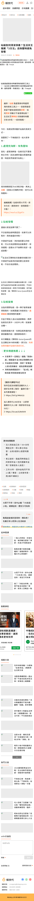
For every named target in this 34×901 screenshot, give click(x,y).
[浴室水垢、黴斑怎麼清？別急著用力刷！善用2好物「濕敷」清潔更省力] (7, 737)
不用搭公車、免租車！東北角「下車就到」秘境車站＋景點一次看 (23, 781)
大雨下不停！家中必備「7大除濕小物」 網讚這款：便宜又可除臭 (23, 575)
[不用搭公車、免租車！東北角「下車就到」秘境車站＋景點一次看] (7, 781)
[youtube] (30, 879)
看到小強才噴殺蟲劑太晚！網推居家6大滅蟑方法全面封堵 (23, 748)
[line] (26, 879)
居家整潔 (23, 486)
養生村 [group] (4, 15)
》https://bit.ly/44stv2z (14, 395)
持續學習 (16, 8)
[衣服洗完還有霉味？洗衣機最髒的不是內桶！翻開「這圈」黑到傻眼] (7, 702)
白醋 (14, 490)
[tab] (13, 654)
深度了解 (24, 648)
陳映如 (5, 493)
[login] (27, 3)
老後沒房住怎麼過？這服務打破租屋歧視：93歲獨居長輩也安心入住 (23, 815)
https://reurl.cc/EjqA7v (14, 212)
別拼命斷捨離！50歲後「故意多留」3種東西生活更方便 (23, 667)
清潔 (20, 493)
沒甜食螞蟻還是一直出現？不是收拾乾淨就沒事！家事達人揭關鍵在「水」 (23, 678)
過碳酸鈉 (6, 490)
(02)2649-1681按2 (15, 887)
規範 (2, 857)
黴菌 (28, 490)
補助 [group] (29, 15)
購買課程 (21, 3)
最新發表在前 (26, 865)
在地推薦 (25, 8)
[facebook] (23, 879)
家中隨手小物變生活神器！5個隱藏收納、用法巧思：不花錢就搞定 (23, 713)
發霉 (21, 490)
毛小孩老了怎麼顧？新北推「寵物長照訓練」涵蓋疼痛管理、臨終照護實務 (23, 804)
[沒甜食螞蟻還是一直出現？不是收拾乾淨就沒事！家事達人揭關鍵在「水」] (7, 679)
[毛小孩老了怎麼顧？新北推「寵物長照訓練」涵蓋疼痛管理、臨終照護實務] (7, 805)
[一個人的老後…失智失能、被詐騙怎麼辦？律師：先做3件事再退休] (7, 540)
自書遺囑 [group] (21, 15)
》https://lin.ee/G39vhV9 (15, 411)
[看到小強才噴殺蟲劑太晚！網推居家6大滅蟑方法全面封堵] (7, 748)
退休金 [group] (12, 15)
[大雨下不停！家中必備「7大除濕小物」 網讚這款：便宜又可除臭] (7, 575)
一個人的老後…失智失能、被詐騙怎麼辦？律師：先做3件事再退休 (23, 540)
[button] (31, 3)
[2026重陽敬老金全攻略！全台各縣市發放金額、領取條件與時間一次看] (7, 770)
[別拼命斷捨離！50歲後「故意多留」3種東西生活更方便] (7, 668)
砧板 (4, 486)
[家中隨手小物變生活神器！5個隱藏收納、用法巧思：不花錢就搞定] (7, 713)
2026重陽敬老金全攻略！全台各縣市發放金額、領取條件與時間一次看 (23, 770)
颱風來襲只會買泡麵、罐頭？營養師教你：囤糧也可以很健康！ (23, 551)
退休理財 (6, 8)
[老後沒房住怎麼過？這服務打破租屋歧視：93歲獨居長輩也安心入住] (7, 816)
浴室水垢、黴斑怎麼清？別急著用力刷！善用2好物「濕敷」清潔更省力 (23, 737)
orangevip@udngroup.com (18, 884)
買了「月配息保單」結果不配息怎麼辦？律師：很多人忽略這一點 (23, 586)
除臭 (13, 493)
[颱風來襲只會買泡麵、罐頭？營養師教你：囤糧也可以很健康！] (7, 551)
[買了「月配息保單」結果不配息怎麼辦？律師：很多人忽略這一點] (7, 586)
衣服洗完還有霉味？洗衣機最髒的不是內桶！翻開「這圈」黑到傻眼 (23, 702)
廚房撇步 (13, 486)
